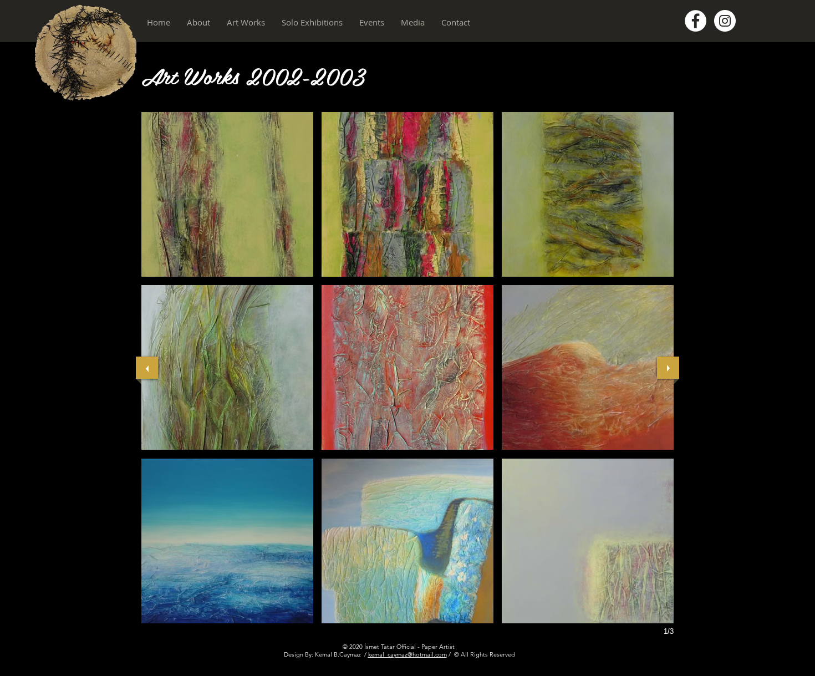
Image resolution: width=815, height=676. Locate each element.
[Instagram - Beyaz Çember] (725, 21)
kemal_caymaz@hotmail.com (407, 654)
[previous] (147, 368)
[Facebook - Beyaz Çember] (695, 21)
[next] (668, 368)
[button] (198, 22)
